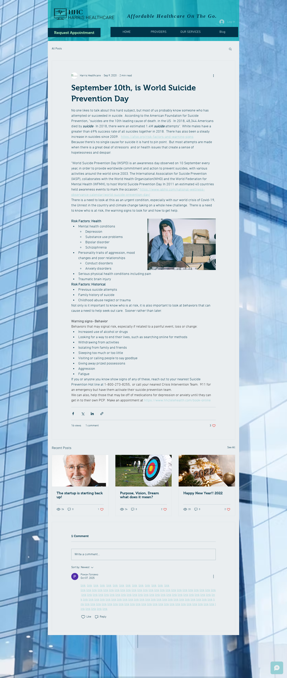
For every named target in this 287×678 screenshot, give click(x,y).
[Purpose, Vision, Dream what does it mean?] (143, 470)
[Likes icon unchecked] (83, 617)
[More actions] (213, 75)
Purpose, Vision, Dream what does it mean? (139, 495)
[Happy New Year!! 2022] (207, 470)
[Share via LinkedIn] (92, 413)
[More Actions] (213, 576)
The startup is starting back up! (80, 495)
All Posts (57, 48)
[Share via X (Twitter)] (83, 413)
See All (231, 447)
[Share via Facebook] (73, 413)
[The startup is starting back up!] (80, 470)
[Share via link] (102, 413)
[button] (230, 48)
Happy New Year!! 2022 (203, 493)
